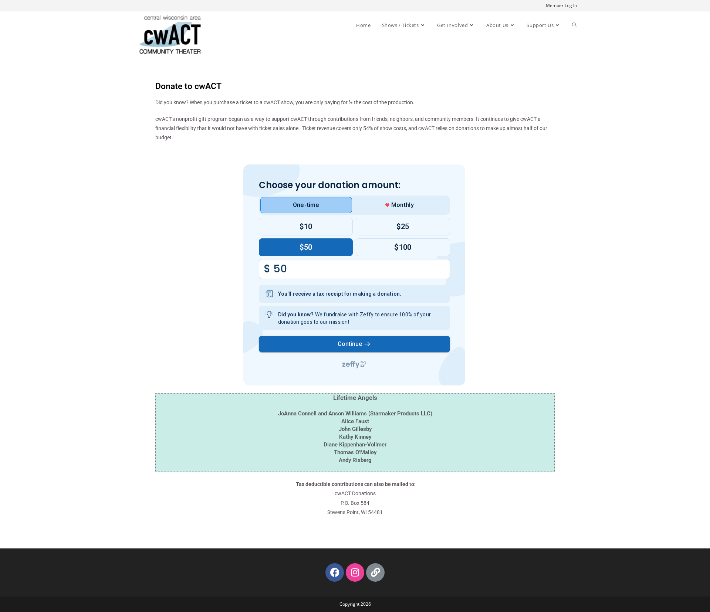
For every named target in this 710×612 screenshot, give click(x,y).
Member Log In (561, 5)
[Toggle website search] (574, 25)
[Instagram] (355, 572)
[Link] (375, 572)
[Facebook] (334, 572)
